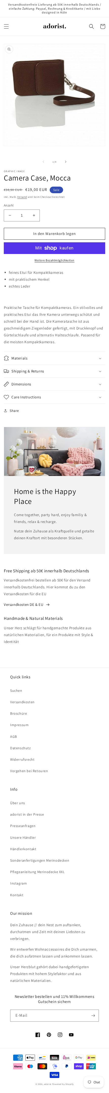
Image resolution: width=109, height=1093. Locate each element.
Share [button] (14, 410)
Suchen (16, 690)
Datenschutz (20, 748)
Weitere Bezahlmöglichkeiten (54, 260)
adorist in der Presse (27, 814)
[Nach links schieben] (43, 161)
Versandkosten (22, 702)
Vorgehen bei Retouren (29, 771)
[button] (6, 26)
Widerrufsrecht (22, 759)
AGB (13, 736)
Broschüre (18, 713)
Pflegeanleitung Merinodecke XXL (37, 872)
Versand (22, 197)
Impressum (19, 725)
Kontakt (16, 895)
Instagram (18, 883)
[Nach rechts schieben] (65, 161)
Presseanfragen (22, 826)
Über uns (17, 803)
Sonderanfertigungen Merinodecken (39, 860)
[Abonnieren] (93, 1016)
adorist (47, 1084)
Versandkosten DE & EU (24, 604)
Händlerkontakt (23, 849)
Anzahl (8, 205)
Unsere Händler (23, 837)
